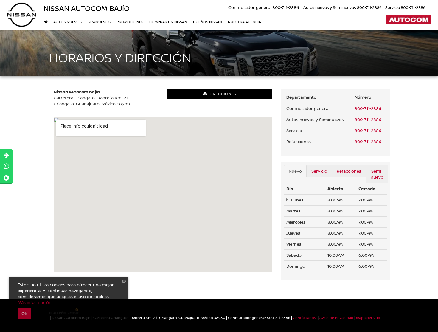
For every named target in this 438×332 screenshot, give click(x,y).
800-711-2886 (368, 108)
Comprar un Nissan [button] (168, 21)
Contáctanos (304, 317)
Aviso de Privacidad (336, 317)
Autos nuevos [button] (67, 21)
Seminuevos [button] (99, 21)
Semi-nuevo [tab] (377, 174)
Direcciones (221, 94)
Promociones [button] (130, 21)
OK (24, 313)
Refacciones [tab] (349, 171)
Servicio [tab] (319, 171)
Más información (35, 302)
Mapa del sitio (368, 317)
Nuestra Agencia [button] (244, 21)
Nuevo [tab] (295, 171)
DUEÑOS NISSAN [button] (207, 21)
